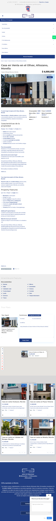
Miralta (33, 433)
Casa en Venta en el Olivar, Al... (37, 352)
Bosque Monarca (10, 72)
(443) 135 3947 (13, 2)
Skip (45, 518)
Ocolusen (5, 398)
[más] (23, 408)
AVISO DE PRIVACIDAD (28, 474)
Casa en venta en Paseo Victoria (41, 402)
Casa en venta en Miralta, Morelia (42, 437)
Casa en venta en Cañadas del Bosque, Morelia (12, 438)
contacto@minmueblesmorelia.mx (28, 2)
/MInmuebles (19, 4)
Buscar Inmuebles (28, 56)
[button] (31, 362)
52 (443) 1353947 (7, 488)
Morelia (16, 72)
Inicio (2, 60)
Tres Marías (6, 433)
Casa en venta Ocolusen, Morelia (13, 402)
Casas (5, 60)
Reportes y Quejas (44, 2)
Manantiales (34, 398)
